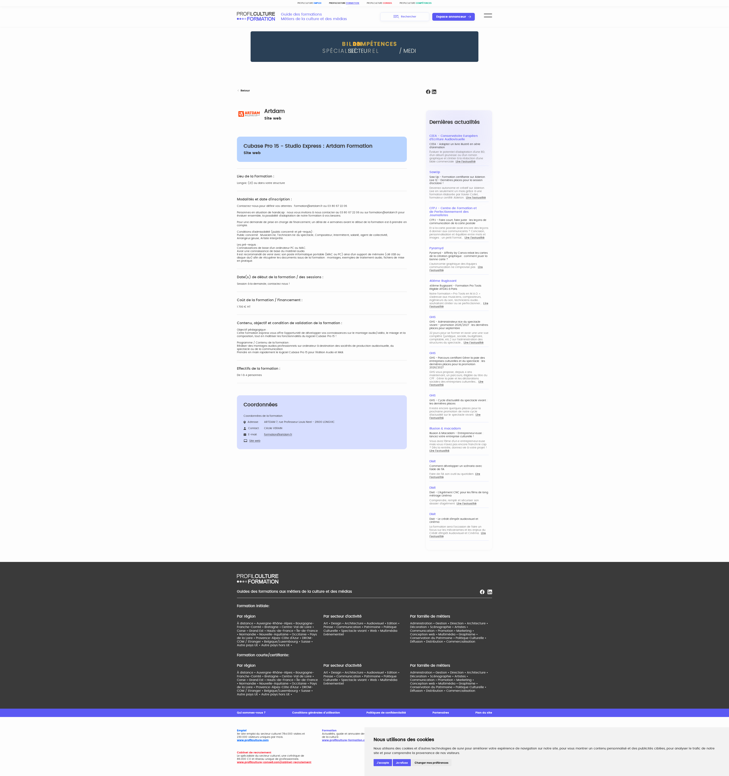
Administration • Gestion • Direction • (438, 623)
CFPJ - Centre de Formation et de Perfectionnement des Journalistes (453, 212)
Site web (272, 118)
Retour (245, 90)
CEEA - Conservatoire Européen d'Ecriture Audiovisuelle (453, 137)
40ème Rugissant (443, 280)
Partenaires (440, 712)
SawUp (434, 172)
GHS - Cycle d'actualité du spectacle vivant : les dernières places (458, 402)
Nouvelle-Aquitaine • (275, 634)
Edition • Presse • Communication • (361, 625)
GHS (432, 317)
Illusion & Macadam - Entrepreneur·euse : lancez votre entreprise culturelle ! (456, 435)
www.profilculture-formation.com (345, 740)
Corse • (243, 630)
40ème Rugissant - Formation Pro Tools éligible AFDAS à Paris (455, 287)
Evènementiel (333, 634)
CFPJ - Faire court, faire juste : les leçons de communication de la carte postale (457, 222)
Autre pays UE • (249, 645)
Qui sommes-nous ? (251, 712)
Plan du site (483, 712)
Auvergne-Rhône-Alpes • (276, 623)
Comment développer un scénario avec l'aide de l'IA (455, 468)
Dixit (432, 461)
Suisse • (307, 641)
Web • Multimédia (383, 630)
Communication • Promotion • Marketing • (442, 630)
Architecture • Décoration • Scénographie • (449, 625)
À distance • (246, 623)
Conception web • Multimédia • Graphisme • (444, 634)
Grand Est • (258, 630)
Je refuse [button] (402, 762)
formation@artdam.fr (278, 434)
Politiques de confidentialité (386, 712)
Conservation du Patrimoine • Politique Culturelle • (448, 638)
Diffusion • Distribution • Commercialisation (442, 641)
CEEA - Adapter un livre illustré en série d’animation (454, 146)
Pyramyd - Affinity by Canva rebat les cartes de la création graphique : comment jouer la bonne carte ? (458, 256)
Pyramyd (436, 248)
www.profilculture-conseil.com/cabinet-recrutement (274, 762)
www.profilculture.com (253, 740)
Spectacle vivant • (355, 630)
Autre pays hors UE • (276, 645)
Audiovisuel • (377, 623)
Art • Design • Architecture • (345, 623)
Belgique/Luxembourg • (282, 641)
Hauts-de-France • (282, 630)
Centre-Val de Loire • (298, 627)
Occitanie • (301, 634)
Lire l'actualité (466, 161)
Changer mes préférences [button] (431, 762)
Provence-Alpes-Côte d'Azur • (279, 638)
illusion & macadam (445, 428)
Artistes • (461, 627)
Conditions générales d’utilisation (316, 712)
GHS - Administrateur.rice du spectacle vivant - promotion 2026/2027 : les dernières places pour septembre (458, 325)
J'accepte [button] (383, 762)
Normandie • (249, 634)
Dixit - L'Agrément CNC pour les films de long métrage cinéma (458, 494)
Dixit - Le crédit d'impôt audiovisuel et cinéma (453, 521)
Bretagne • (273, 627)
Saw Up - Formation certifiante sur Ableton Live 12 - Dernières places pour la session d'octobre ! (457, 180)
